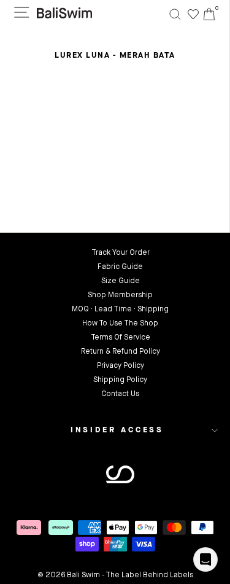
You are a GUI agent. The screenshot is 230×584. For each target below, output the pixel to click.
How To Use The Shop (120, 323)
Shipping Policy (120, 380)
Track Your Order (120, 253)
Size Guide (120, 281)
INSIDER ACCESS (117, 430)
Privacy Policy (120, 366)
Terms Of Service (120, 337)
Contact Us (120, 394)
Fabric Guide (120, 267)
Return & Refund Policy (120, 352)
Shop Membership (120, 295)
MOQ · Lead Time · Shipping (120, 309)
